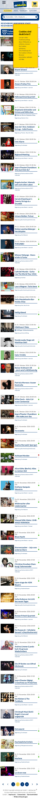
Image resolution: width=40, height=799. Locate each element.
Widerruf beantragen (21, 797)
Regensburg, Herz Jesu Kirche (22, 305)
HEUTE (16, 10)
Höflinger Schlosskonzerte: (25, 330)
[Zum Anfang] (3, 784)
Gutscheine (33, 10)
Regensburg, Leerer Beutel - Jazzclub (24, 87)
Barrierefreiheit (32, 794)
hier (23, 59)
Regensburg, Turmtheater (21, 145)
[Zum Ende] (37, 784)
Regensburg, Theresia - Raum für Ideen (24, 132)
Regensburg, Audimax (20, 277)
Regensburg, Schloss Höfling (22, 333)
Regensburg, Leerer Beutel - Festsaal (23, 526)
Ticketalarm (23, 10)
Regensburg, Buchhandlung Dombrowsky (25, 219)
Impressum (12, 794)
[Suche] (4, 17)
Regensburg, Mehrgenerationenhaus (24, 745)
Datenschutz (21, 794)
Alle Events (7, 10)
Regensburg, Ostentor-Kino (21, 118)
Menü (4, 2)
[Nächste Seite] (32, 784)
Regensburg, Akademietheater (22, 588)
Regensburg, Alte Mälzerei (21, 235)
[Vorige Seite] (8, 784)
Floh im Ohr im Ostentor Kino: (26, 115)
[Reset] (36, 17)
